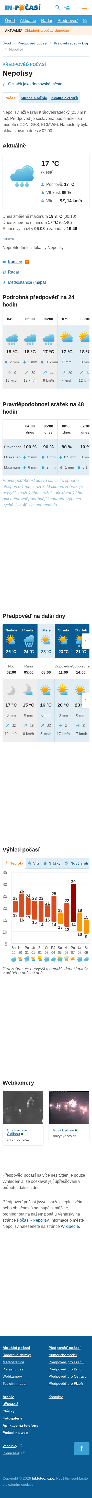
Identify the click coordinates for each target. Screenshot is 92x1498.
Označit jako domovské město (35, 84)
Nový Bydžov (63, 1130)
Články (9, 1411)
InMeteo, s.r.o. (43, 1478)
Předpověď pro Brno (65, 1369)
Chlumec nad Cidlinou (17, 1132)
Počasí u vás (13, 1369)
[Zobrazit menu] (84, 7)
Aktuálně (28, 20)
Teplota (16, 863)
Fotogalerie (12, 1418)
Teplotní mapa (14, 1383)
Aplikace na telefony (20, 1425)
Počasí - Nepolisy (33, 1220)
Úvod (10, 20)
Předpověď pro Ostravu (68, 1376)
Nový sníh (79, 863)
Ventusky (10, 1446)
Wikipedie (70, 1226)
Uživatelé (10, 1404)
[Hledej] (58, 7)
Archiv (8, 1397)
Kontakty (56, 1397)
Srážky (55, 863)
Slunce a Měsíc (34, 98)
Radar (46, 20)
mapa (39, 282)
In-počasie (11, 1453)
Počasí (10, 98)
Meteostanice (20, 282)
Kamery (15, 262)
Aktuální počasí (16, 1348)
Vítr (36, 863)
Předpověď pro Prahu (66, 1362)
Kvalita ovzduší (64, 98)
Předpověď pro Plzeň (66, 1383)
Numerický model (63, 1355)
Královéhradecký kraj (71, 43)
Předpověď (67, 20)
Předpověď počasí (32, 43)
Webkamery (12, 1376)
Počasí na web (15, 1433)
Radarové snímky (17, 1355)
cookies (27, 1484)
